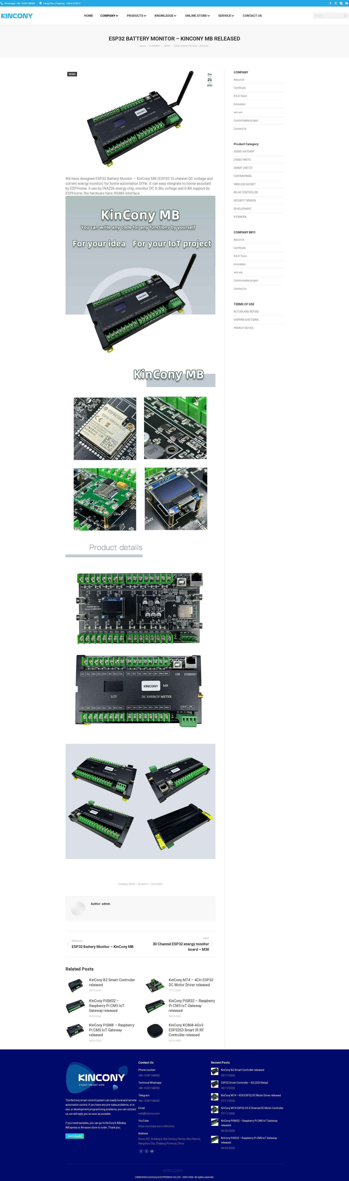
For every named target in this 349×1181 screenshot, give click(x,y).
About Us (239, 79)
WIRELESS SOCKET (245, 184)
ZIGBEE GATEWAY (244, 151)
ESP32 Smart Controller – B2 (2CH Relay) (244, 1082)
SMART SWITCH (243, 167)
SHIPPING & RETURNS (246, 319)
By (143, 884)
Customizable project (246, 120)
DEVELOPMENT (243, 208)
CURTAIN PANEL (243, 176)
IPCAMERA (240, 216)
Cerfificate (240, 87)
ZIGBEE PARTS (242, 159)
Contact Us (240, 128)
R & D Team (240, 96)
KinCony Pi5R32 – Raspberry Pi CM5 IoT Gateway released (192, 1006)
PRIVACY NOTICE (243, 327)
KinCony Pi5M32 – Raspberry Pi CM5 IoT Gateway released (106, 1006)
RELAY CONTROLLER (246, 192)
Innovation (240, 104)
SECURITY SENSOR (245, 200)
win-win (238, 112)
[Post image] (75, 985)
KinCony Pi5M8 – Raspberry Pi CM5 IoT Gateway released (111, 1030)
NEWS (72, 74)
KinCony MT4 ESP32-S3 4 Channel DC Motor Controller (252, 1108)
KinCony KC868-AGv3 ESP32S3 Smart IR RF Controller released (186, 1030)
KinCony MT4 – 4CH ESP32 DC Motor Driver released (191, 982)
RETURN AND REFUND (246, 311)
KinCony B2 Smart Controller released (112, 982)
